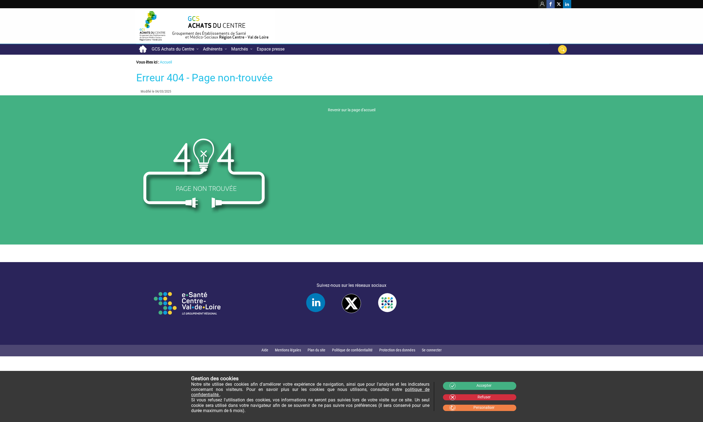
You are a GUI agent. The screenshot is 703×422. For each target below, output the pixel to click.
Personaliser (484, 407)
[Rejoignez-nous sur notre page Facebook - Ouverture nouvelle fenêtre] (550, 4)
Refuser (484, 397)
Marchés (239, 49)
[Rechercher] (562, 49)
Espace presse (270, 49)
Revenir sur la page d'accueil (351, 110)
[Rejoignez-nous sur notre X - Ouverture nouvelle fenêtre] (559, 4)
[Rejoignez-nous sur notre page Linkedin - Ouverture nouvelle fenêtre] (567, 4)
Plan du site (316, 350)
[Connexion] (542, 4)
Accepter (484, 385)
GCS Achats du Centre (173, 49)
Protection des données (397, 350)
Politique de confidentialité (352, 350)
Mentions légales (288, 350)
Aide (264, 350)
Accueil (142, 49)
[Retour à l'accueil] (205, 26)
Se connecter (432, 350)
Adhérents (212, 49)
